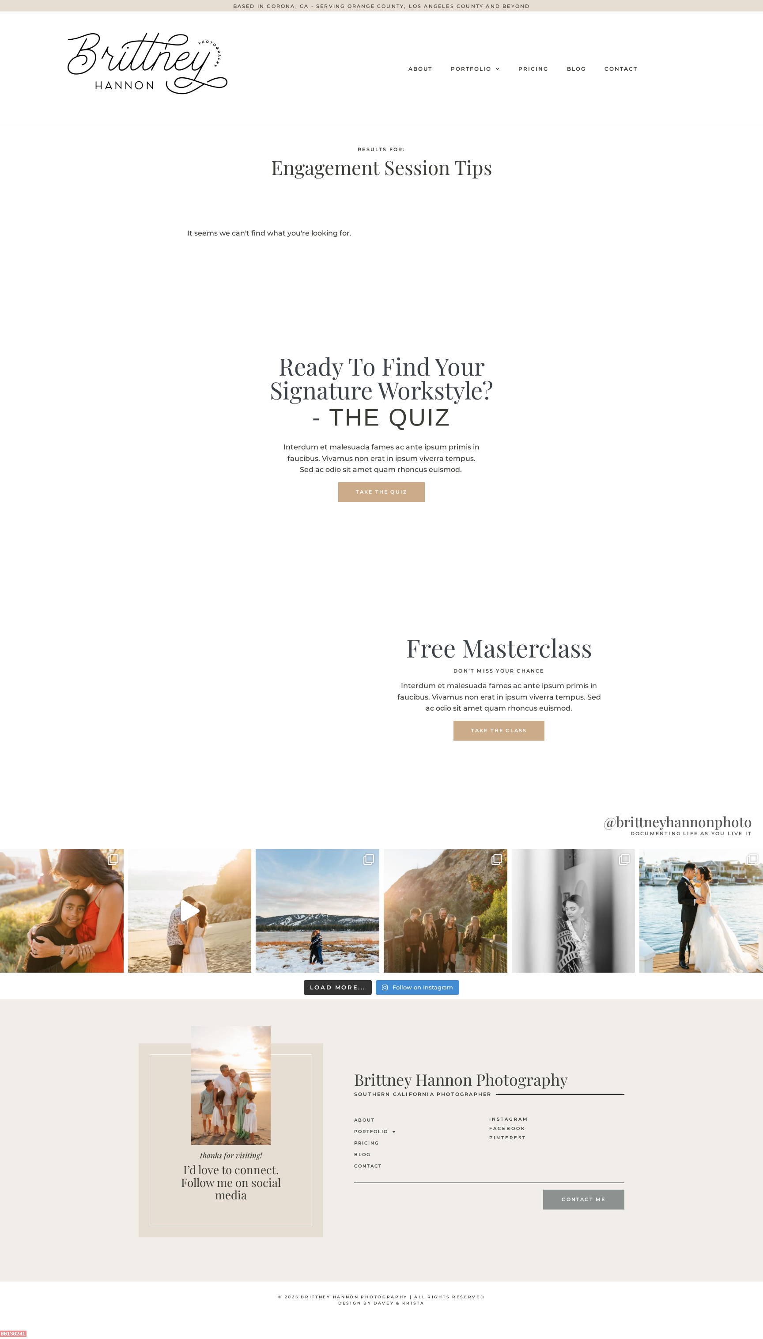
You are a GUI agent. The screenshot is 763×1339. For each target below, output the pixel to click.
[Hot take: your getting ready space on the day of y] (573, 911)
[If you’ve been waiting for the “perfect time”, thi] (445, 911)
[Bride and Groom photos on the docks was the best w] (701, 911)
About (420, 68)
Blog (576, 68)
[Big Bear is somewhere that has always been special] (317, 911)
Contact (621, 68)
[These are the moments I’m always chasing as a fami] (62, 911)
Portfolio (471, 68)
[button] (381, 6)
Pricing (533, 68)
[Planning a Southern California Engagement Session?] (190, 911)
